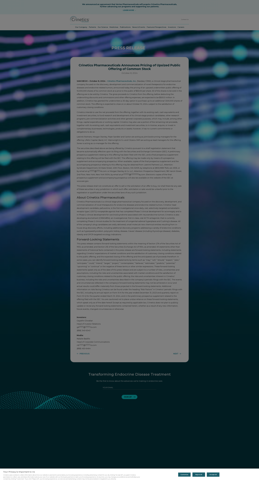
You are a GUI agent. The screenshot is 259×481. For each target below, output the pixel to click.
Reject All (198, 474)
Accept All (213, 474)
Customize (184, 474)
